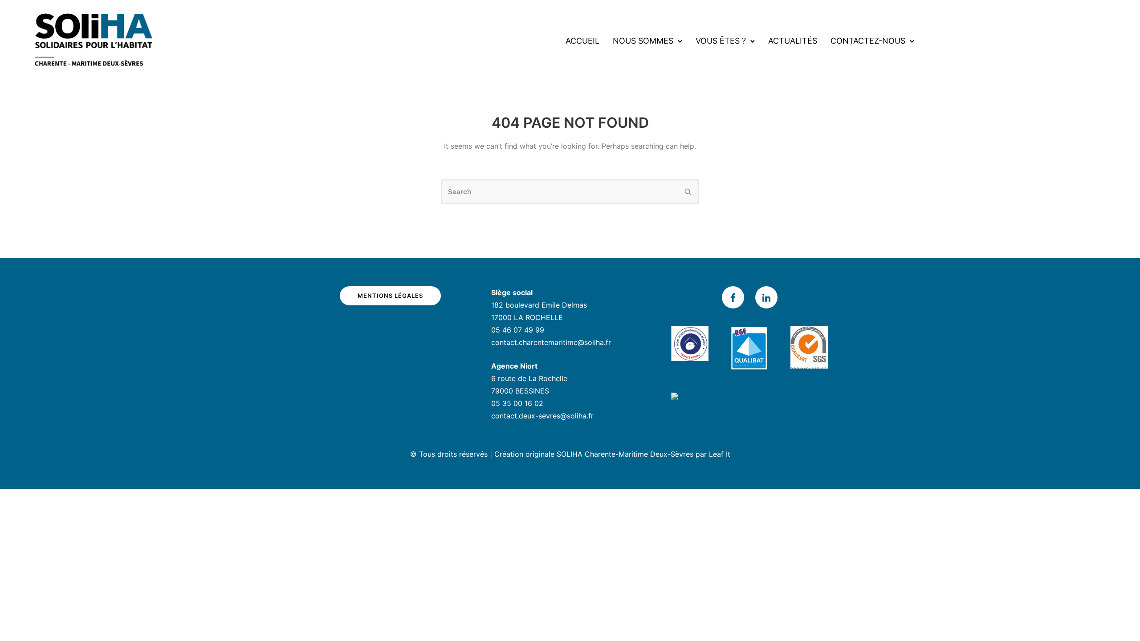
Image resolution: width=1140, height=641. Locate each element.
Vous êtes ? (721, 40)
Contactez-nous (868, 40)
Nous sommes (643, 40)
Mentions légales (390, 295)
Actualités (792, 40)
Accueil (582, 40)
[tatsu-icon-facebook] (735, 297)
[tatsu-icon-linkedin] (766, 297)
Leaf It (719, 454)
